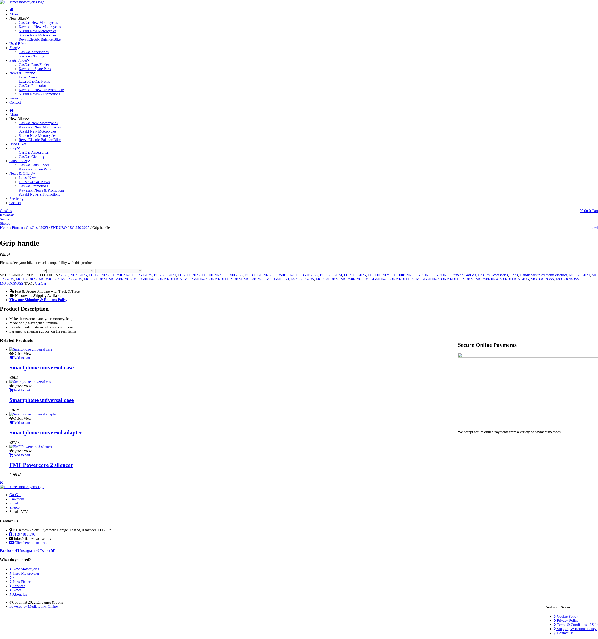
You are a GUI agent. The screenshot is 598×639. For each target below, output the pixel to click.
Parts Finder (18, 60)
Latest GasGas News (34, 81)
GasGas (32, 228)
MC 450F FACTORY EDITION (389, 279)
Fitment (17, 228)
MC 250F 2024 (95, 279)
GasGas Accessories (34, 52)
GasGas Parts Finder (34, 65)
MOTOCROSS (542, 279)
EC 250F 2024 (165, 275)
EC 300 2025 (233, 275)
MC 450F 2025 (352, 279)
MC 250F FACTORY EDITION (157, 279)
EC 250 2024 (120, 275)
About (14, 14)
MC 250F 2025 (120, 279)
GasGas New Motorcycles (38, 23)
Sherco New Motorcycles (37, 35)
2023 (64, 275)
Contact (15, 102)
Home (4, 228)
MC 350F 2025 (302, 279)
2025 (44, 228)
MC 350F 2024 (277, 279)
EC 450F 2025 (355, 275)
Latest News (28, 77)
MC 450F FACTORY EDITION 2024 (445, 279)
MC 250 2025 (71, 279)
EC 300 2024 (211, 275)
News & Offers (20, 73)
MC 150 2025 (26, 279)
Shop (13, 48)
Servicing (16, 98)
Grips (514, 275)
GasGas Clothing (31, 56)
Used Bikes (17, 44)
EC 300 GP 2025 (258, 275)
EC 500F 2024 (379, 275)
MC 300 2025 (254, 279)
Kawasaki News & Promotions (41, 90)
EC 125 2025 (99, 275)
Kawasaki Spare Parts (35, 69)
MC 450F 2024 (327, 279)
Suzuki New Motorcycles (37, 31)
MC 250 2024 (49, 279)
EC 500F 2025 (402, 275)
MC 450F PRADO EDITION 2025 (502, 279)
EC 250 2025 (79, 228)
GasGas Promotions (33, 86)
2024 (74, 275)
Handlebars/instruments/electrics (543, 275)
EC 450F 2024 (331, 275)
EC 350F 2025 (307, 275)
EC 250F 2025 (189, 275)
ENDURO (59, 228)
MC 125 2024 (579, 275)
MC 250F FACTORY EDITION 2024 (213, 279)
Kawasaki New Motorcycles (40, 27)
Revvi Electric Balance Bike (40, 39)
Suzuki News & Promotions (39, 94)
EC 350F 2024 (283, 275)
